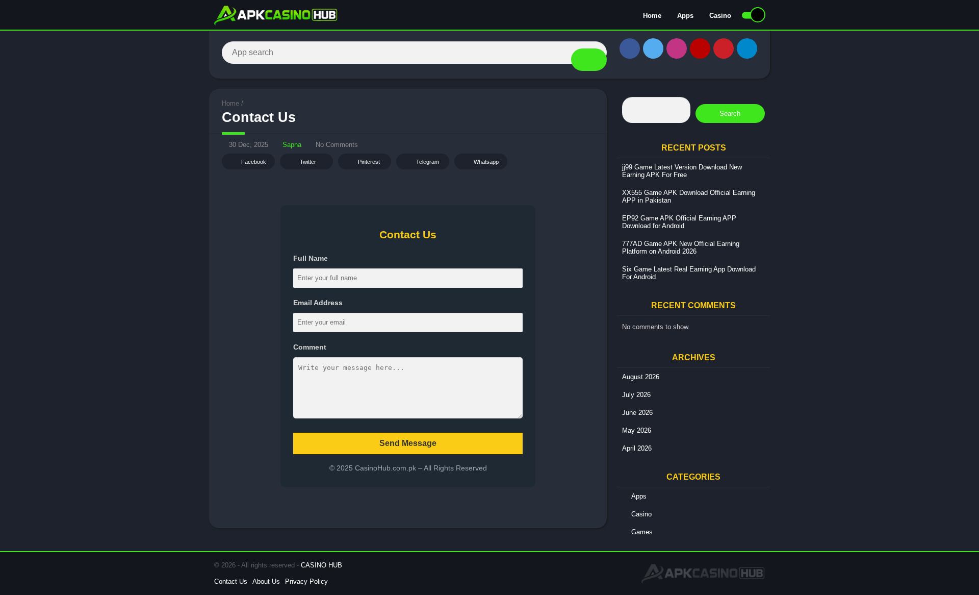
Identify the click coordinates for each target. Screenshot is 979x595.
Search (729, 113)
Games (642, 532)
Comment (309, 347)
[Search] (589, 59)
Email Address (318, 303)
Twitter (308, 162)
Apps (685, 15)
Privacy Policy (306, 581)
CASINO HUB (321, 565)
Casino (720, 15)
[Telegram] (747, 48)
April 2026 (637, 448)
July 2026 (636, 395)
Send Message (407, 443)
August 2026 (640, 377)
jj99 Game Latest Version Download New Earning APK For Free (682, 171)
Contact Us (230, 581)
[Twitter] (653, 48)
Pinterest (369, 162)
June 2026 (637, 412)
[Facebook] (630, 48)
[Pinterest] (723, 48)
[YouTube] (700, 48)
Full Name (310, 258)
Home (652, 15)
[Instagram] (676, 48)
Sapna (291, 144)
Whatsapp (486, 162)
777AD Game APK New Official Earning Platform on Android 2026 (680, 247)
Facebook (253, 162)
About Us (266, 581)
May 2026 (636, 430)
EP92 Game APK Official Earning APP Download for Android (679, 222)
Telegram (427, 162)
